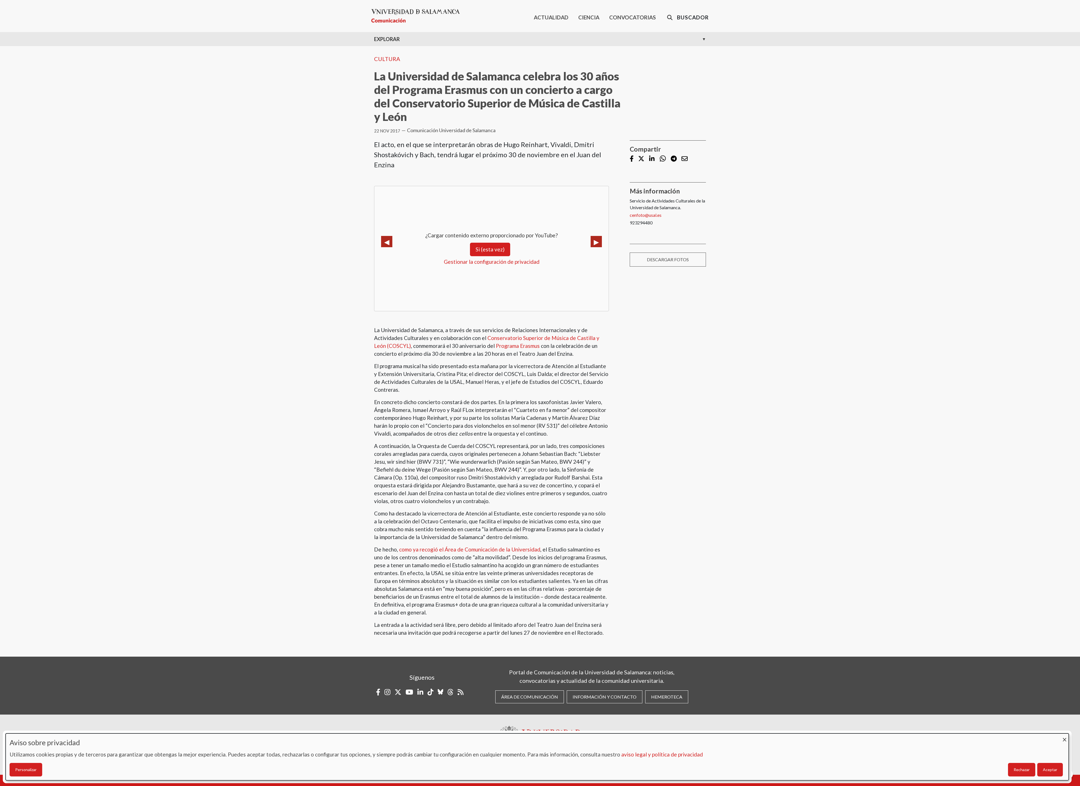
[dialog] (537, 756)
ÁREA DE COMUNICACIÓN (529, 696)
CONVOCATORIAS (632, 17)
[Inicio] (417, 16)
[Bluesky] (440, 692)
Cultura (387, 58)
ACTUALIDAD (551, 17)
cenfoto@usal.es (646, 215)
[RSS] (461, 692)
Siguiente (596, 241)
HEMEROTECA (666, 696)
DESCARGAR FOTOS (668, 259)
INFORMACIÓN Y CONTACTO (604, 696)
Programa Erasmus (518, 346)
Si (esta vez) (490, 249)
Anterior (386, 241)
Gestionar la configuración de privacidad (491, 261)
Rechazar (1022, 769)
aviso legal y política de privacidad (662, 754)
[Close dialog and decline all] (1064, 736)
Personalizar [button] (26, 769)
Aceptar (1050, 769)
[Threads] (450, 692)
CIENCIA (588, 17)
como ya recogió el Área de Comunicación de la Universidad (469, 549)
